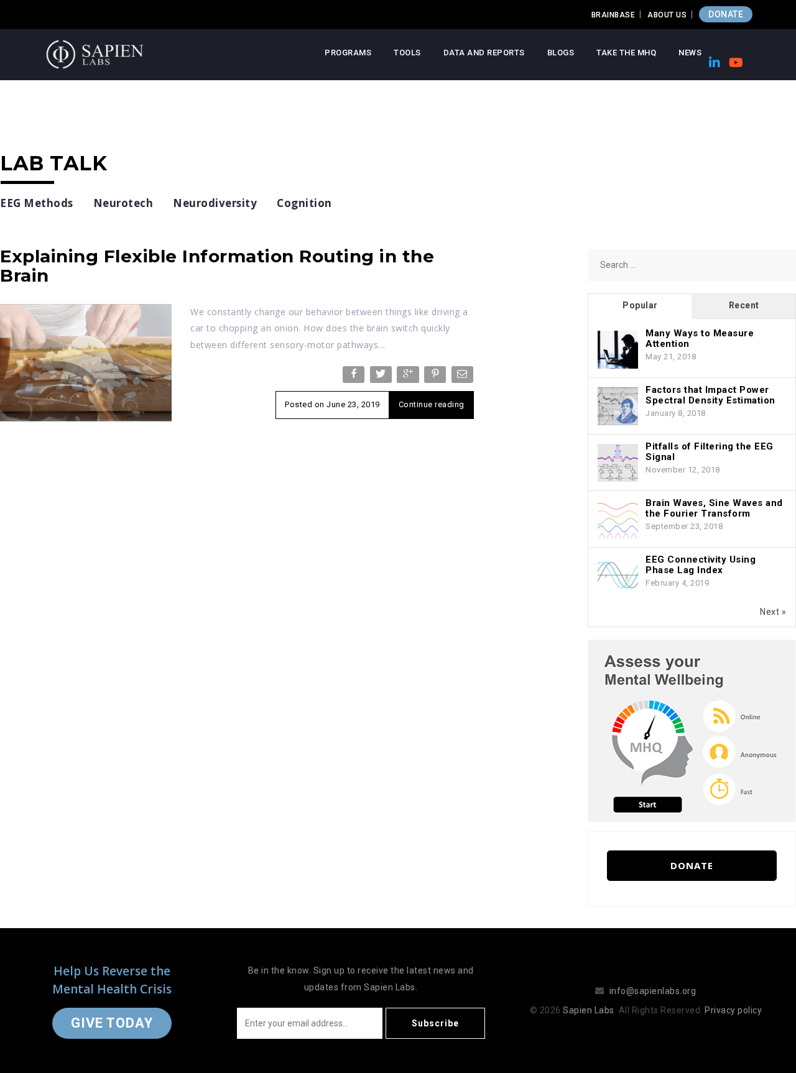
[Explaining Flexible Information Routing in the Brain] (86, 362)
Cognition (304, 203)
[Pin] (436, 377)
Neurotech (123, 203)
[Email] (463, 377)
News (689, 52)
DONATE (725, 14)
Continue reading (432, 404)
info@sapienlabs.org (652, 991)
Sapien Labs (588, 1010)
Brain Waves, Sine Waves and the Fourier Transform (714, 508)
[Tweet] (382, 377)
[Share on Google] (409, 377)
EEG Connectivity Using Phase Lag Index (701, 565)
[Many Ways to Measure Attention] (618, 350)
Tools (407, 52)
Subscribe (435, 1023)
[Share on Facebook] (355, 377)
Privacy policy (733, 1010)
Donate (691, 865)
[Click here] (692, 730)
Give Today (112, 1023)
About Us (667, 15)
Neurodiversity (215, 203)
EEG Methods (36, 203)
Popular (640, 305)
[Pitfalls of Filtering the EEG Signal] (618, 463)
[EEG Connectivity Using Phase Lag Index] (618, 576)
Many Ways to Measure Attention (700, 338)
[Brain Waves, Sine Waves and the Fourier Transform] (618, 520)
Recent (744, 305)
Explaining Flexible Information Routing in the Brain (217, 266)
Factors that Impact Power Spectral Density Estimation (710, 395)
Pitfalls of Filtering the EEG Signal (710, 452)
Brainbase (613, 15)
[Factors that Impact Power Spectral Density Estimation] (618, 407)
